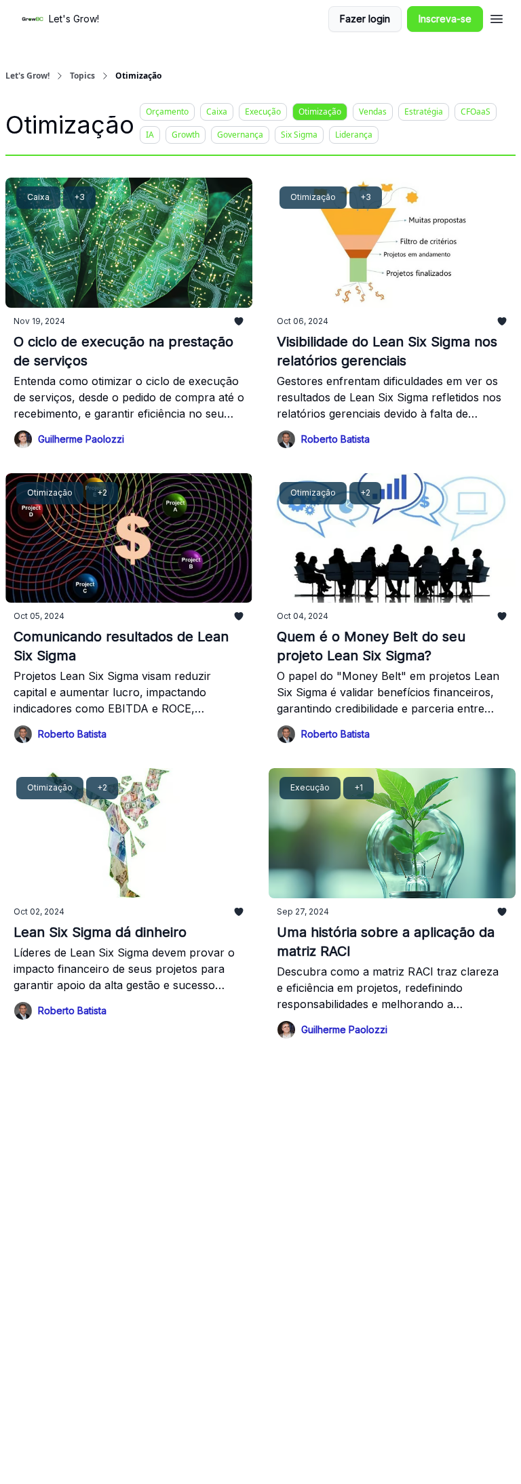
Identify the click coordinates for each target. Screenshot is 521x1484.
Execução (263, 111)
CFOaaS (475, 111)
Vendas (373, 111)
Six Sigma (299, 134)
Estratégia (423, 111)
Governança (240, 134)
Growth (185, 134)
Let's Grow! (27, 76)
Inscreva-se (445, 18)
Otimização (319, 111)
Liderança (353, 134)
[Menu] (496, 17)
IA (150, 134)
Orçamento (167, 111)
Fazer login (365, 18)
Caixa (216, 111)
